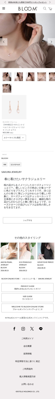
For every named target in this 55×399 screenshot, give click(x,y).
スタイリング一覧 (28, 279)
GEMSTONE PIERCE (45, 262)
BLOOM (4, 158)
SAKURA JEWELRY (45, 279)
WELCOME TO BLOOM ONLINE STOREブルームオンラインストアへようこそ (28, 308)
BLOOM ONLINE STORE (10, 279)
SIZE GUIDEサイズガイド (27, 298)
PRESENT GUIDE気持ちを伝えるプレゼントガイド (27, 287)
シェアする (27, 220)
